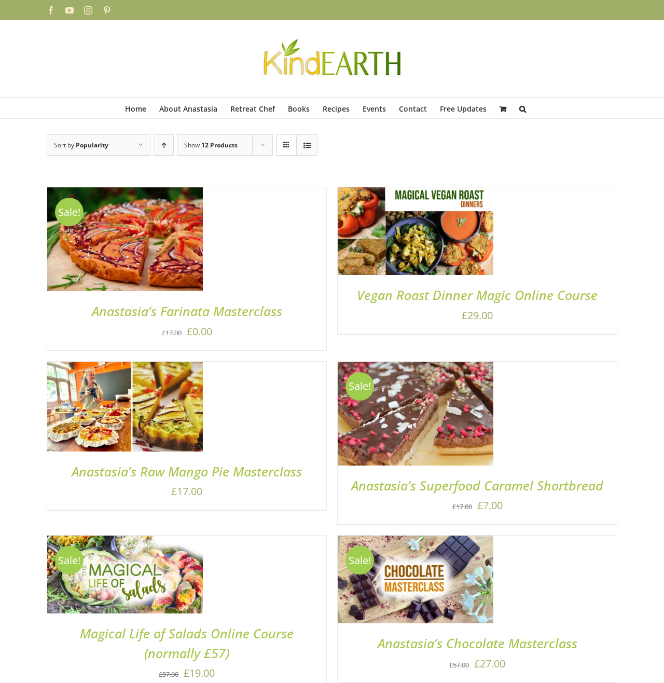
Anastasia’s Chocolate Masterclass (477, 643)
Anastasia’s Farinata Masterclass (187, 311)
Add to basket (96, 242)
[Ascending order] (164, 145)
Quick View (161, 242)
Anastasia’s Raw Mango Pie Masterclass (187, 471)
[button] (522, 108)
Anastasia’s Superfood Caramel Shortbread (477, 485)
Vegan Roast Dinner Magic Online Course (477, 295)
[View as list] (307, 145)
